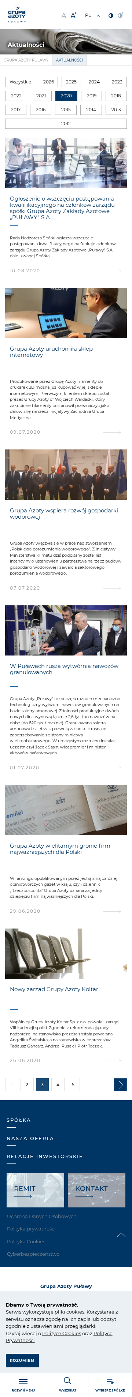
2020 (66, 95)
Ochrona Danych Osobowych (42, 1216)
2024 (94, 82)
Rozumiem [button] (22, 1360)
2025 (71, 82)
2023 (117, 82)
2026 (48, 82)
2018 (116, 95)
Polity (49, 1333)
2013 (116, 109)
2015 (66, 109)
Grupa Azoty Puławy (26, 60)
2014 (91, 109)
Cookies (71, 1333)
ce (58, 1333)
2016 (40, 109)
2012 (66, 123)
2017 (16, 109)
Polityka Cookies (26, 1241)
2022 (16, 95)
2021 (41, 95)
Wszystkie (20, 82)
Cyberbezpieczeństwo (33, 1254)
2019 (91, 95)
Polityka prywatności (31, 1229)
